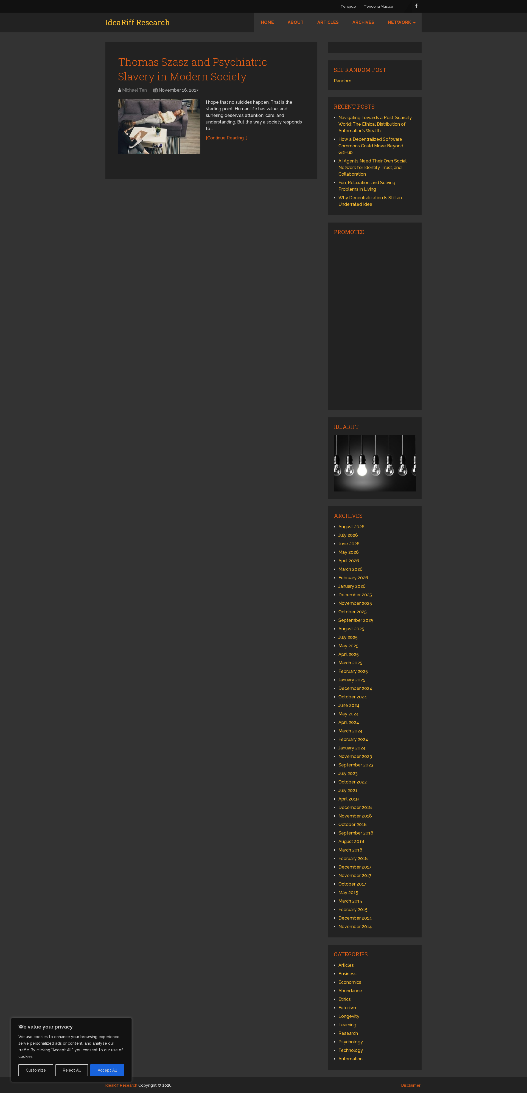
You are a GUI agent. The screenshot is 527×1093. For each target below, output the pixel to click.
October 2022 (352, 782)
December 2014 (355, 918)
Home (267, 22)
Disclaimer (411, 1085)
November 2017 (355, 875)
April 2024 (348, 722)
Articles (328, 22)
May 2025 (348, 645)
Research (348, 1033)
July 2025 (348, 637)
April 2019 (348, 799)
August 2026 (351, 526)
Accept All (107, 1070)
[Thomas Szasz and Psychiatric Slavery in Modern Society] (159, 126)
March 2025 (350, 662)
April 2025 (348, 654)
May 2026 (348, 552)
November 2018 (355, 816)
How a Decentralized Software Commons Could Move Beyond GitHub (370, 146)
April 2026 (348, 560)
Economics (349, 982)
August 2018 (351, 841)
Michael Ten (134, 90)
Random (342, 80)
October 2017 (352, 884)
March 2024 (350, 731)
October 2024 (352, 696)
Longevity (348, 1016)
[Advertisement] (375, 322)
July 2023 (348, 773)
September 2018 (355, 833)
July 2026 (348, 535)
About (296, 22)
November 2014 (355, 926)
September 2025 (355, 620)
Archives (363, 22)
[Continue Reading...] (226, 138)
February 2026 (353, 577)
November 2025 (355, 603)
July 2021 (347, 790)
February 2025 (353, 671)
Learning (347, 1024)
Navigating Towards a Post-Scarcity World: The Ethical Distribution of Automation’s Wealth (375, 124)
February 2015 (353, 909)
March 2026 (350, 569)
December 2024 (355, 688)
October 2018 (352, 824)
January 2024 (352, 748)
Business (347, 973)
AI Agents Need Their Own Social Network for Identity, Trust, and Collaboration (372, 167)
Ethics (344, 999)
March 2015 (350, 901)
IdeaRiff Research (137, 22)
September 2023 (355, 765)
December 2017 (355, 867)
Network (399, 22)
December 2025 (355, 594)
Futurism (347, 1007)
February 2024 (353, 739)
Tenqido (348, 6)
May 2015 (348, 892)
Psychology (350, 1041)
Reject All (72, 1070)
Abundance (350, 990)
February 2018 (353, 858)
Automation (350, 1058)
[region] (71, 1050)
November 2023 (355, 756)
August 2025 (351, 628)
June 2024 (349, 705)
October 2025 (352, 611)
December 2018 (355, 807)
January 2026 (352, 586)
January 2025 (351, 679)
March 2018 (350, 850)
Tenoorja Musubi (378, 6)
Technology (350, 1050)
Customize (36, 1070)
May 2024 (348, 714)
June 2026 (349, 543)
